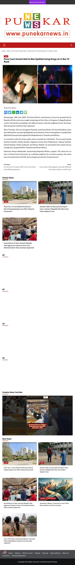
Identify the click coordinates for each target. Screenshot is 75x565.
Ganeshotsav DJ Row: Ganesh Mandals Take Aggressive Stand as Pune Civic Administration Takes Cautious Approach (19, 245)
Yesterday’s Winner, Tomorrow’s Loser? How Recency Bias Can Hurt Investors (54, 504)
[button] (4, 44)
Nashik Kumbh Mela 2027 (37, 2)
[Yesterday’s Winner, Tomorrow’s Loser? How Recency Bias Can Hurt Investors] (55, 489)
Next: (55, 167)
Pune (6, 56)
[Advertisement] (37, 272)
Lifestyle (37, 553)
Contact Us (6, 555)
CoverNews (44, 562)
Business (43, 498)
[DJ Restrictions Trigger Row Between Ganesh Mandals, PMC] (37, 415)
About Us (65, 553)
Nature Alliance (55, 553)
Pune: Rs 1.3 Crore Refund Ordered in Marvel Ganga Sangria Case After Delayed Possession (19, 209)
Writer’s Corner (27, 553)
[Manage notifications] (5, 552)
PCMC (6, 534)
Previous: (20, 167)
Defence (17, 553)
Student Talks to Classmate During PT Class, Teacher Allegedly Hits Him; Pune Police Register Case (54, 209)
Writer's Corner (51, 498)
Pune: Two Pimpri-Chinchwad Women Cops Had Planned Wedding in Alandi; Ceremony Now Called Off (19, 541)
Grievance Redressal (18, 555)
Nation (10, 553)
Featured (45, 553)
